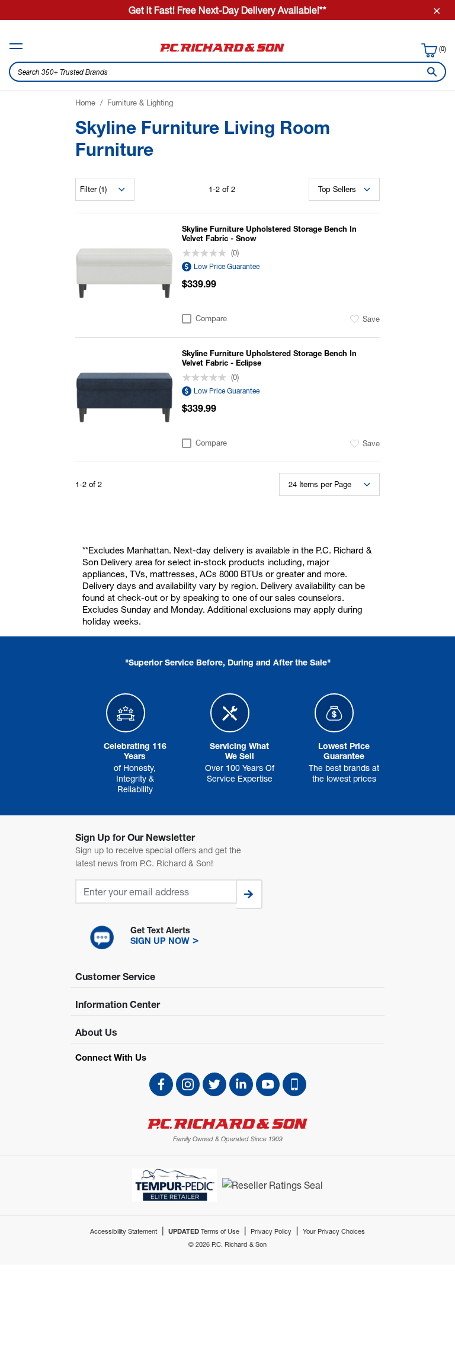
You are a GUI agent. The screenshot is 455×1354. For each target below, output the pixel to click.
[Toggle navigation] (16, 46)
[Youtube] (268, 1084)
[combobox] (227, 72)
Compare (211, 318)
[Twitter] (214, 1084)
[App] (294, 1084)
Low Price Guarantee (226, 266)
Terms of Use (203, 1231)
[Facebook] (161, 1084)
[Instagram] (188, 1084)
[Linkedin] (241, 1084)
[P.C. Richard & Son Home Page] (227, 1124)
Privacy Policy (271, 1231)
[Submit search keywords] (429, 72)
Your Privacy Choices (334, 1231)
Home (85, 102)
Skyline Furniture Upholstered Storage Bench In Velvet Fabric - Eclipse (269, 357)
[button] (227, 937)
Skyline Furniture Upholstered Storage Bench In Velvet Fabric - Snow (269, 233)
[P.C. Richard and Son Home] (222, 51)
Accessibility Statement (123, 1231)
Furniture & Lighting (140, 102)
